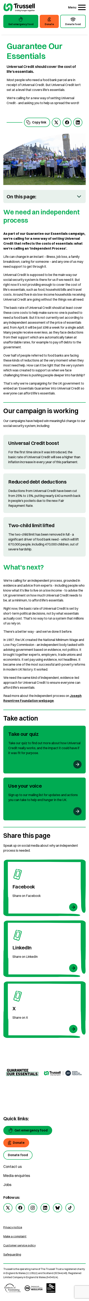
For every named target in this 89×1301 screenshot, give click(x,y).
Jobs (7, 1184)
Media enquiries (16, 1175)
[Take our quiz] (44, 749)
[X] (44, 1009)
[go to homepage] (19, 8)
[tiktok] (70, 1207)
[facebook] (67, 122)
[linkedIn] (77, 122)
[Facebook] (44, 887)
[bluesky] (57, 1207)
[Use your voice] (44, 799)
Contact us (12, 1166)
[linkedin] (45, 1207)
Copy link (39, 122)
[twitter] (56, 122)
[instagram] (32, 1207)
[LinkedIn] (44, 948)
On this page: (21, 196)
